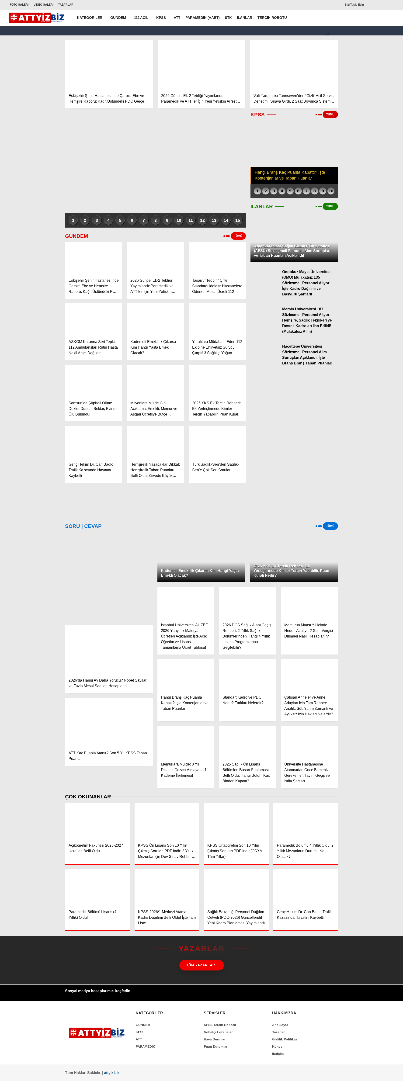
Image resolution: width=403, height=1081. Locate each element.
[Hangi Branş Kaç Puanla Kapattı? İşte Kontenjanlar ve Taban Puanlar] (186, 675)
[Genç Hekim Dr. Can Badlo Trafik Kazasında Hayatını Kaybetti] (93, 442)
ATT (177, 18)
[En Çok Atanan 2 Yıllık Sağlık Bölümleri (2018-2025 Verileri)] (109, 576)
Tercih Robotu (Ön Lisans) (370, 105)
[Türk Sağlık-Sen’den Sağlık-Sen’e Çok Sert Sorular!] (217, 442)
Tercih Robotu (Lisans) (367, 96)
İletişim (278, 1054)
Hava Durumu (361, 143)
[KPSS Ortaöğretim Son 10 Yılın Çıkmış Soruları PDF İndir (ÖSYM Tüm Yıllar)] (236, 821)
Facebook (374, 203)
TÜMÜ (238, 236)
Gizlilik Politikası (285, 1039)
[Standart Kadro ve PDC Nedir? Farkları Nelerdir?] (247, 675)
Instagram (374, 224)
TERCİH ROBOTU (272, 18)
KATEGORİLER (89, 18)
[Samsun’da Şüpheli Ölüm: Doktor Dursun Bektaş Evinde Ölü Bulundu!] (93, 381)
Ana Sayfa (358, 26)
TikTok (373, 250)
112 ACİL (141, 18)
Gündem (356, 77)
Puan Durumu (361, 153)
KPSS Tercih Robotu (220, 1025)
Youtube (374, 237)
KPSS (354, 87)
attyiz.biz (111, 1073)
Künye (277, 1046)
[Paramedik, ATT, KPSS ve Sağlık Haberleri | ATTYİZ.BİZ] (38, 20)
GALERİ (19, 4)
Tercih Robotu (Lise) (365, 115)
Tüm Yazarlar (200, 965)
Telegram (374, 276)
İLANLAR (244, 18)
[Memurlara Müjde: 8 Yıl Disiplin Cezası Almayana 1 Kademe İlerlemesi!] (186, 742)
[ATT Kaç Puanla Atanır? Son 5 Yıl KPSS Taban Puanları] (109, 722)
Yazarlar (356, 36)
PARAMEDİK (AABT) (202, 18)
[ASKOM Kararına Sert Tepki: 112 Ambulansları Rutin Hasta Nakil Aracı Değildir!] (93, 319)
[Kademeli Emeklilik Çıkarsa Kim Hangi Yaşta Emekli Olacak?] (155, 319)
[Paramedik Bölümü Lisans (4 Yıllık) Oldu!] (97, 887)
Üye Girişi (358, 55)
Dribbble (374, 263)
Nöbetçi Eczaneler (368, 133)
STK (228, 18)
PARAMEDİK (145, 1046)
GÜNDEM (118, 18)
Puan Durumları (216, 1046)
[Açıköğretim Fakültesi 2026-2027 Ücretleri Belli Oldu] (97, 821)
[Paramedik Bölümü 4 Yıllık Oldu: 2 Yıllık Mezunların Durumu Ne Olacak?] (305, 821)
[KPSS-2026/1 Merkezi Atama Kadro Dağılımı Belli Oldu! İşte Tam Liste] (167, 887)
